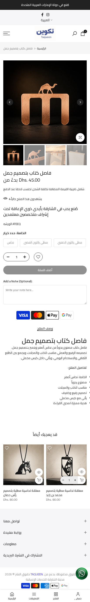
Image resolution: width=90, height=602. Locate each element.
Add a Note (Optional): (17, 281)
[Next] (80, 102)
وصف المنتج (45, 329)
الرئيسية (41, 48)
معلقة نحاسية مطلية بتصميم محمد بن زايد (64, 493)
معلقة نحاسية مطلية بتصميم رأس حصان (21, 493)
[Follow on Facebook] (42, 14)
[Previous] (10, 102)
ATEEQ (16, 224)
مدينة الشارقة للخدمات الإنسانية (45, 579)
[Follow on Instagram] (47, 14)
